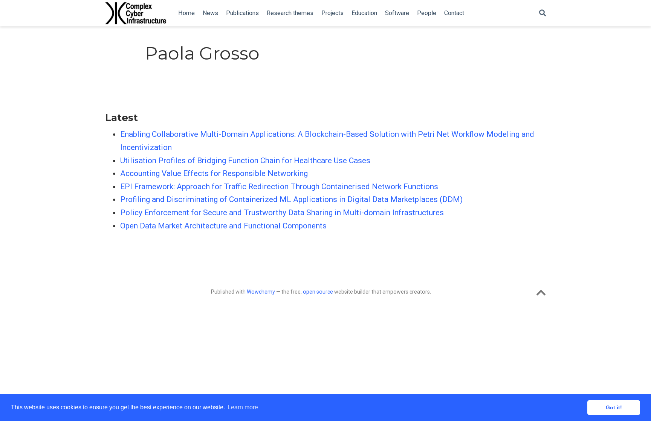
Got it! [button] (614, 407)
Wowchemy (261, 292)
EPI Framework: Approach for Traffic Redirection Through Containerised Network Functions (279, 186)
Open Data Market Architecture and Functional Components (223, 225)
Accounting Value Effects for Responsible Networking (214, 173)
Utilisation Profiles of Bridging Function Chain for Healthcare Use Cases (245, 160)
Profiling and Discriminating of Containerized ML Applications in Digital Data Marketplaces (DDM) (291, 199)
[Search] (542, 13)
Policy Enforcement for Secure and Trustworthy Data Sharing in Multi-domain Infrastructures (282, 212)
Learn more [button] (243, 407)
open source (318, 292)
